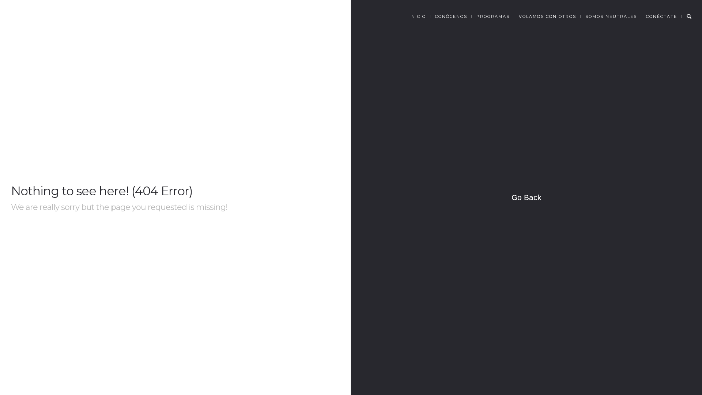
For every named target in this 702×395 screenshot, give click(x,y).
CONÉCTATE (661, 16)
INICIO (418, 16)
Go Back (526, 197)
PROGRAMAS (493, 16)
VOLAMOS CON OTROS (547, 16)
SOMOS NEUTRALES (611, 16)
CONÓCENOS (451, 16)
